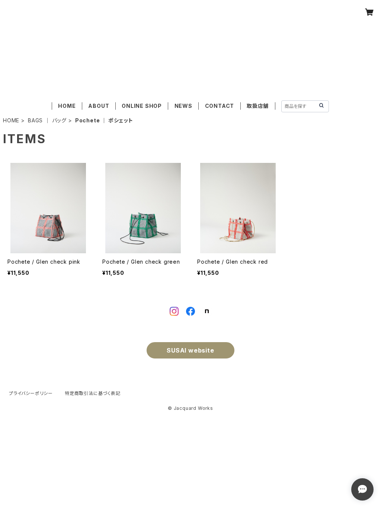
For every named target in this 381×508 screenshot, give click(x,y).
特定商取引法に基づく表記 (93, 393)
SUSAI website (190, 350)
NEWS (183, 106)
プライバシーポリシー (31, 393)
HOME (67, 106)
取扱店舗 (258, 106)
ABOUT (98, 106)
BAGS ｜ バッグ (47, 120)
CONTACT (219, 106)
